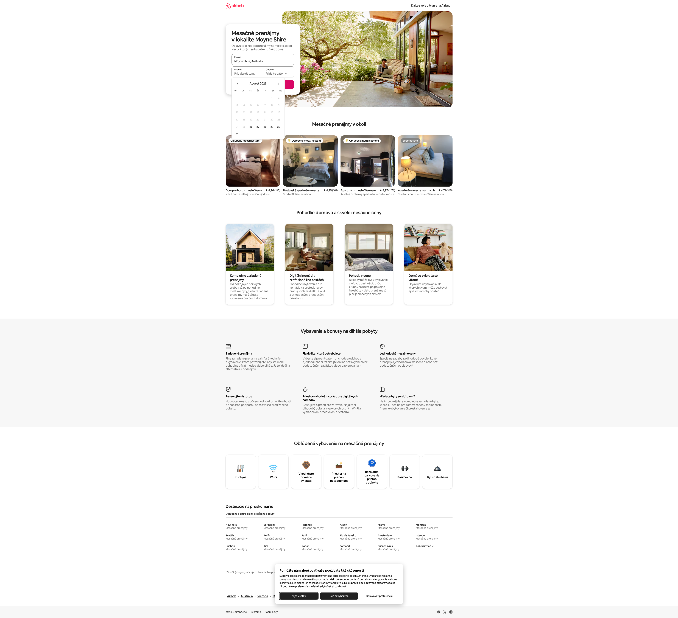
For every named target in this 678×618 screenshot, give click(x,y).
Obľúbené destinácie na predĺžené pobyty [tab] (250, 513)
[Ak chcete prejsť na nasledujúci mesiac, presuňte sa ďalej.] (278, 84)
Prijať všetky (298, 596)
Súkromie (256, 612)
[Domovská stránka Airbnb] (235, 5)
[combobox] (262, 61)
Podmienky (271, 612)
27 (257, 126)
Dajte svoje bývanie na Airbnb (430, 5)
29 (271, 126)
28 (265, 126)
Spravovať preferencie (379, 596)
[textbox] (247, 73)
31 (237, 134)
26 (251, 126)
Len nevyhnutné (339, 596)
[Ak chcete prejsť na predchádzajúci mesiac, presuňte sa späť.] (238, 84)
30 (278, 126)
